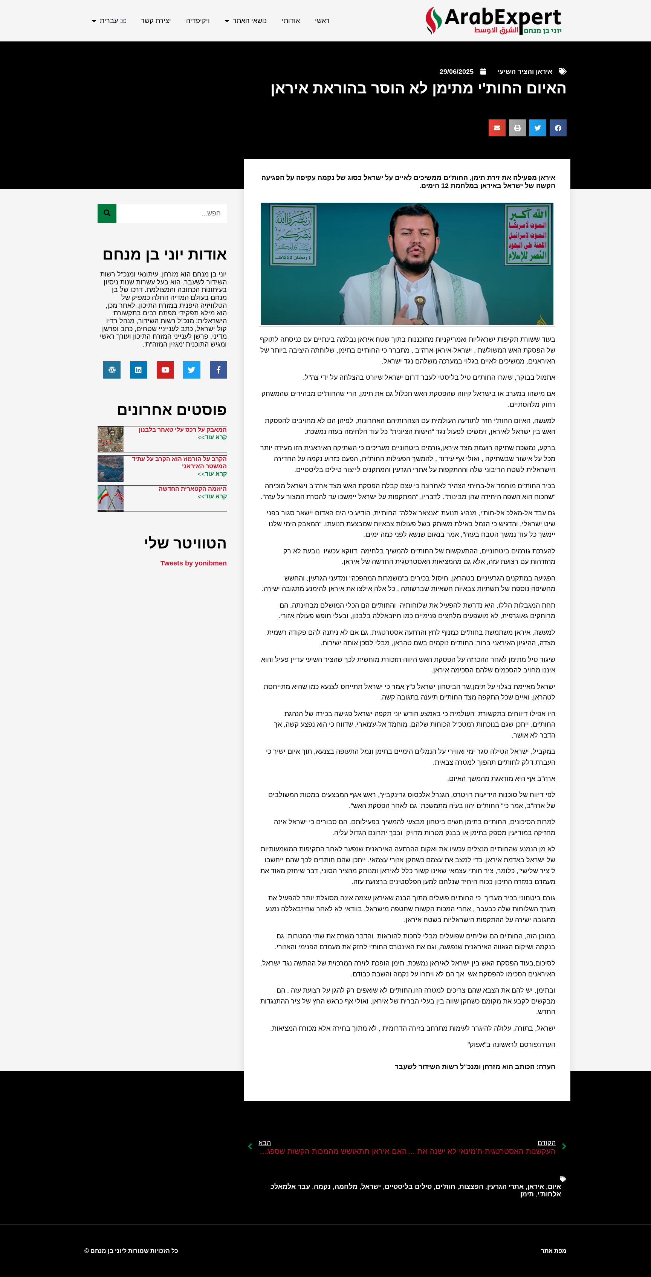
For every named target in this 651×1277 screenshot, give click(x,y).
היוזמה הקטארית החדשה (193, 489)
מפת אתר (554, 1251)
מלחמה (346, 1186)
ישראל (371, 1186)
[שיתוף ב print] (517, 127)
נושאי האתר (250, 20)
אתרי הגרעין (505, 1186)
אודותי (291, 20)
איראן (535, 1186)
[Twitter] (191, 370)
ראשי (322, 20)
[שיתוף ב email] (497, 127)
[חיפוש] (107, 213)
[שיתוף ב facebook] (558, 127)
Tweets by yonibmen (193, 563)
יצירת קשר (156, 20)
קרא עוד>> (212, 437)
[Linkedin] (138, 370)
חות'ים (445, 1186)
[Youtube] (165, 370)
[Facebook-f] (218, 370)
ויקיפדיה (198, 20)
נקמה (322, 1186)
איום (554, 1186)
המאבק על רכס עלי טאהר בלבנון (183, 429)
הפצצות (471, 1186)
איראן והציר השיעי (525, 71)
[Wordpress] (112, 370)
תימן (527, 1194)
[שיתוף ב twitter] (537, 127)
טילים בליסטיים (408, 1186)
